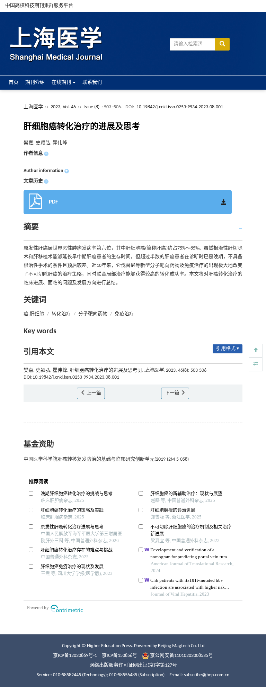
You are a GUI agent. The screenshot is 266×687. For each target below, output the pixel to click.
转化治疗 (61, 314)
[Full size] (256, 364)
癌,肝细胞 (34, 314)
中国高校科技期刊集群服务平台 (39, 5)
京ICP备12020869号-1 (75, 655)
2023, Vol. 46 (64, 107)
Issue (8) (91, 107)
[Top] (256, 351)
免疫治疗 (124, 314)
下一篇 (172, 393)
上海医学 (33, 107)
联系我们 (92, 82)
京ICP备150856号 (119, 655)
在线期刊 (62, 82)
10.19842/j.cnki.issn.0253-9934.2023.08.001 (179, 107)
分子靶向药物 (92, 314)
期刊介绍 (35, 82)
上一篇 (93, 393)
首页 (13, 82)
